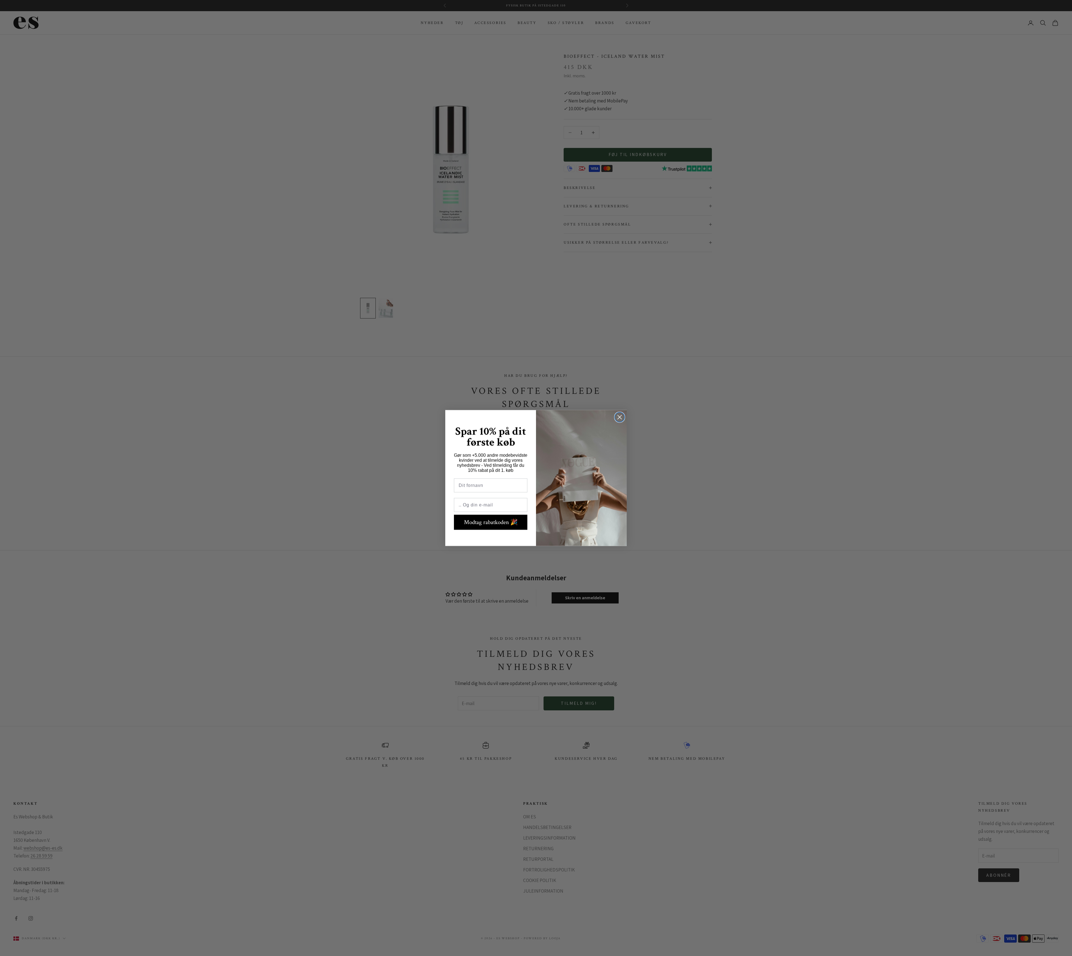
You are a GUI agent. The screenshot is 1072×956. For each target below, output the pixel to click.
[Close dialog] (619, 417)
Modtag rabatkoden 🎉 (491, 522)
